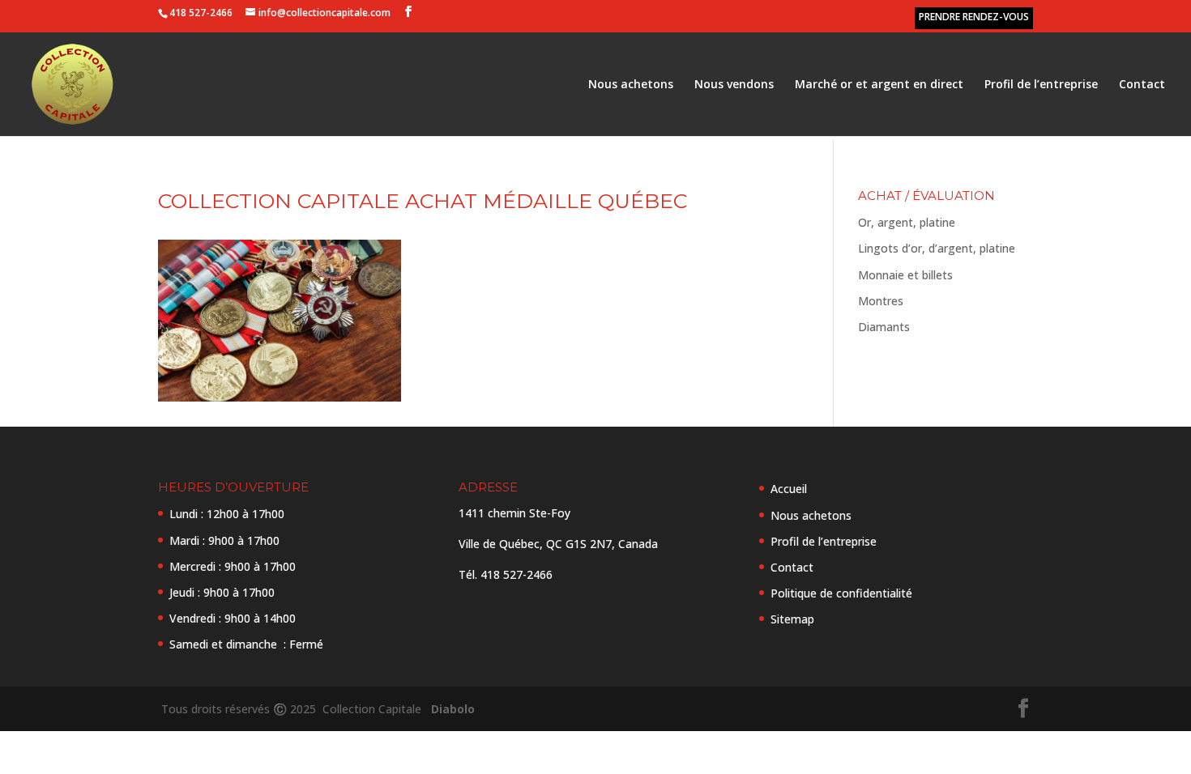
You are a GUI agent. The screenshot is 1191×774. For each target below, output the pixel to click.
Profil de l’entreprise (1041, 85)
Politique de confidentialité (841, 593)
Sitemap (792, 619)
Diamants (884, 326)
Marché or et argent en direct (879, 85)
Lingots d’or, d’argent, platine (936, 248)
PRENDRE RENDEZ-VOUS (974, 16)
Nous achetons (630, 85)
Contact (1142, 85)
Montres (880, 300)
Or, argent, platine (906, 222)
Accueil (789, 488)
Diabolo (450, 709)
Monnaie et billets (905, 275)
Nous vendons (734, 85)
